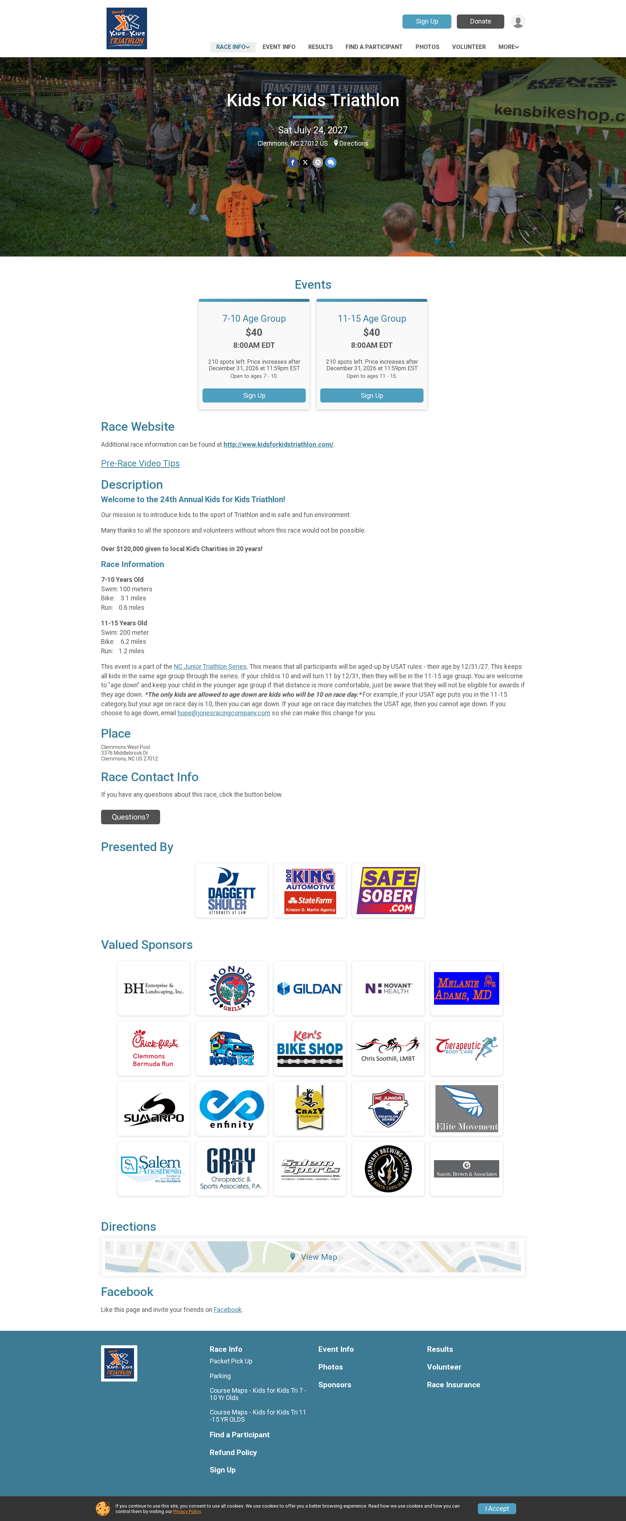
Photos (427, 46)
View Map (319, 1257)
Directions (353, 143)
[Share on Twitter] (305, 162)
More (506, 46)
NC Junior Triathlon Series (210, 666)
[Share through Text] (331, 162)
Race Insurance (453, 1385)
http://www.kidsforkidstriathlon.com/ (279, 444)
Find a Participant (374, 46)
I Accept (497, 1508)
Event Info (279, 46)
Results (320, 46)
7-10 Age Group (254, 318)
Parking (220, 1376)
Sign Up (427, 21)
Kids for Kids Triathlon (313, 100)
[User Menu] (518, 21)
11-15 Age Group (372, 318)
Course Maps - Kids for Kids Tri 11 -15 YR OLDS (258, 1416)
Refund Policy (233, 1453)
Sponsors (334, 1385)
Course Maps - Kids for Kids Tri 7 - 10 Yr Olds (258, 1394)
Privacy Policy (187, 1511)
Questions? (130, 817)
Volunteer (469, 46)
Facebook (228, 1309)
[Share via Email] (318, 162)
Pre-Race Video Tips (140, 463)
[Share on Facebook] (292, 162)
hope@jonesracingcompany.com (224, 713)
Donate (480, 21)
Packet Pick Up (231, 1361)
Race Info (231, 46)
